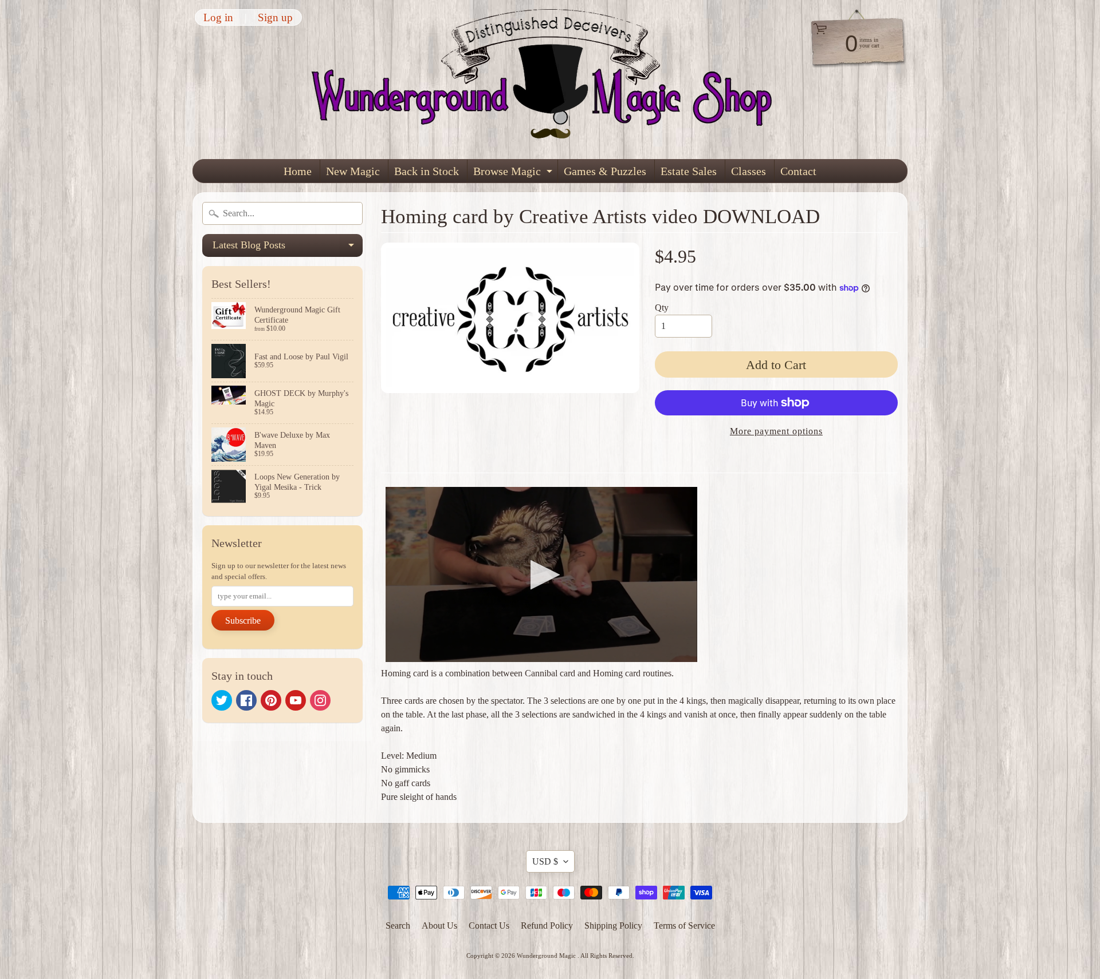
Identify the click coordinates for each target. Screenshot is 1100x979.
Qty (662, 307)
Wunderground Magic (547, 955)
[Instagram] (320, 700)
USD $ (545, 861)
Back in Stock (426, 171)
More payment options (776, 431)
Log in (218, 17)
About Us (439, 925)
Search (398, 925)
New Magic (353, 171)
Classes (748, 171)
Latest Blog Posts (288, 248)
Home (298, 171)
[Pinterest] (271, 700)
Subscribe (243, 620)
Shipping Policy (613, 925)
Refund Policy (547, 925)
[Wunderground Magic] (550, 79)
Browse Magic (514, 174)
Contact (798, 171)
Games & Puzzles (605, 171)
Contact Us (489, 925)
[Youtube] (295, 700)
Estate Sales (689, 171)
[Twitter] (221, 700)
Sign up (275, 17)
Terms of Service (684, 925)
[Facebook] (246, 700)
